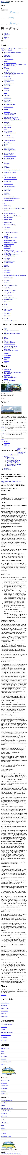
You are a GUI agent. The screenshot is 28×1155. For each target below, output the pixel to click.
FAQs (2, 427)
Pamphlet (3, 482)
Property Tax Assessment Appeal (11, 254)
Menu (25, 448)
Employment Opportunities (10, 156)
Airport (5, 93)
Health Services (7, 181)
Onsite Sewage (7, 227)
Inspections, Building (9, 196)
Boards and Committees (9, 104)
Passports (6, 236)
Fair (4, 162)
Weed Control (7, 315)
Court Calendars (7, 125)
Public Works (7, 358)
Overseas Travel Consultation (10, 232)
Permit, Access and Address (10, 237)
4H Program (6, 88)
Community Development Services (12, 333)
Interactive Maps (4, 1008)
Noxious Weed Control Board (11, 350)
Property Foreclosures (9, 250)
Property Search (7, 253)
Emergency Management (9, 149)
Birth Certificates (8, 102)
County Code (7, 55)
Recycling (6, 265)
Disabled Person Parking (9, 132)
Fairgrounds (6, 163)
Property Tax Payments (9, 256)
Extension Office (8, 159)
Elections (6, 61)
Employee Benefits (8, 154)
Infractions (6, 68)
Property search (7, 78)
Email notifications (5, 1003)
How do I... (3, 1064)
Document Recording (9, 137)
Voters (5, 304)
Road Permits (7, 272)
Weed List (6, 318)
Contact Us (6, 37)
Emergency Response (9, 153)
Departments (7, 34)
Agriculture (6, 90)
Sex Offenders (7, 280)
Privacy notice (9, 1153)
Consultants (6, 122)
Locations (6, 379)
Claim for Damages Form (10, 113)
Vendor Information (8, 299)
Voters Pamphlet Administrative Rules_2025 (11, 481)
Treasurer (6, 362)
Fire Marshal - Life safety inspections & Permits (15, 64)
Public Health (7, 81)
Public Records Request (9, 261)
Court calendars (7, 56)
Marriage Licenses (8, 219)
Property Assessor (8, 351)
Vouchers (6, 306)
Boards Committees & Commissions (12, 52)
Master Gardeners (8, 222)
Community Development (7, 1032)
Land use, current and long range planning (14, 73)
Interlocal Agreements (9, 200)
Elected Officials (7, 143)
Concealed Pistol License (9, 118)
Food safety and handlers (9, 65)
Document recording (8, 59)
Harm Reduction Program (10, 177)
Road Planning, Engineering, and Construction (15, 275)
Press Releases (7, 248)
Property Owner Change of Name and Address (15, 252)
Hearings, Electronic (8, 184)
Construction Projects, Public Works (12, 119)
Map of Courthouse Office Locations (12, 215)
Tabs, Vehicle (7, 287)
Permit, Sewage (7, 245)
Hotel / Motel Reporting (9, 186)
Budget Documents (8, 107)
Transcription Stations (9, 292)
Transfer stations (7, 85)
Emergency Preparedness (9, 150)
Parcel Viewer (7, 234)
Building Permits (5, 1048)
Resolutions (6, 266)
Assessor (3, 1029)
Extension (6, 338)
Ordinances (6, 229)
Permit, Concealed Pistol (9, 240)
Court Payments (7, 127)
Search (2, 433)
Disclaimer (3, 1153)
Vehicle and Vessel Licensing (10, 298)
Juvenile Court (7, 205)
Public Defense (7, 355)
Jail (4, 53)
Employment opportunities (10, 63)
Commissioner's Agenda (9, 114)
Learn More (3, 995)
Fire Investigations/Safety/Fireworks (12, 170)
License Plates (7, 210)
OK (2, 10)
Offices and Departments (6, 1024)
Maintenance (7, 349)
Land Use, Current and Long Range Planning (14, 208)
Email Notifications (8, 148)
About (5, 36)
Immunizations (7, 189)
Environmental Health (9, 158)
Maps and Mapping (8, 217)
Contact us (3, 1013)
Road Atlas (6, 268)
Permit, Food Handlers (9, 244)
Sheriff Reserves (7, 282)
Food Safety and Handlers (10, 172)
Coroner (5, 334)
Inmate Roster (7, 70)
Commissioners (7, 369)
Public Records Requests (9, 380)
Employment (7, 375)
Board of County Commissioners (11, 330)
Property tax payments (9, 80)
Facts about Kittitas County (10, 377)
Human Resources (8, 341)
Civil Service (7, 112)
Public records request (9, 82)
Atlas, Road (6, 95)
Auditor (5, 329)
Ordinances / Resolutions (9, 75)
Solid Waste (6, 361)
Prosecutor (6, 353)
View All (10, 50)
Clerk (5, 332)
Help (5, 38)
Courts (5, 57)
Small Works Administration (10, 285)
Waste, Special (7, 310)
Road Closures (7, 270)
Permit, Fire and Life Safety (10, 242)
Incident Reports (7, 190)
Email (5, 145)
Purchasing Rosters (8, 262)
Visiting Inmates (7, 301)
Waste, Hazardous (8, 309)
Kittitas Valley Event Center (10, 346)
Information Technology (9, 342)
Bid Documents (7, 100)
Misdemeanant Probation (9, 224)
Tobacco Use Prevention (9, 290)
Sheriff (5, 359)
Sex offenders (7, 84)
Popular (2, 48)
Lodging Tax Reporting (9, 213)
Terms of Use (17, 1153)
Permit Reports (7, 246)
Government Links (8, 376)
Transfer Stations (7, 295)
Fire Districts (7, 167)
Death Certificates (8, 131)
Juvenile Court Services (9, 72)
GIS (5, 67)
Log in (2, 1)
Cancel (5, 10)
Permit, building (7, 76)
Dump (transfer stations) (9, 140)
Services (6, 33)
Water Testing (7, 313)
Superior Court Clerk (6, 1035)
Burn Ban (6, 109)
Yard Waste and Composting (10, 320)
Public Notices (7, 259)
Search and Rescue (8, 277)
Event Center (4, 1056)
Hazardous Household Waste (10, 179)
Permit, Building (7, 238)
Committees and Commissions (11, 117)
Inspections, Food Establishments (11, 198)
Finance (5, 166)
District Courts (7, 135)
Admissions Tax (7, 98)
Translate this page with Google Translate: (14, 1)
